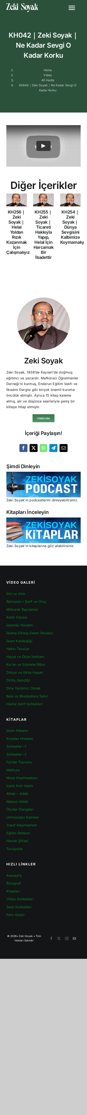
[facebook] (51, 938)
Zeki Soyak (26, 936)
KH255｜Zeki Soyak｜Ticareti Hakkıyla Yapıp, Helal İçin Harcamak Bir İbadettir (44, 235)
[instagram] (66, 938)
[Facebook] (23, 448)
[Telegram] (53, 448)
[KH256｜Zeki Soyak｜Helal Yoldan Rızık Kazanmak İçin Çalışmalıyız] (16, 200)
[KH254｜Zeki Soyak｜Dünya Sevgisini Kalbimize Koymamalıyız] (70, 200)
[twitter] (59, 938)
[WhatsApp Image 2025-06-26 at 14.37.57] (43, 519)
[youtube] (74, 938)
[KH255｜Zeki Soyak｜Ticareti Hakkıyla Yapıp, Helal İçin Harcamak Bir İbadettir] (43, 200)
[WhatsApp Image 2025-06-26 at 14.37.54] (43, 473)
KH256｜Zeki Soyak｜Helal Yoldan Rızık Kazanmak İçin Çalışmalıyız (18, 232)
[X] (34, 448)
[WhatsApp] (43, 448)
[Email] (63, 448)
